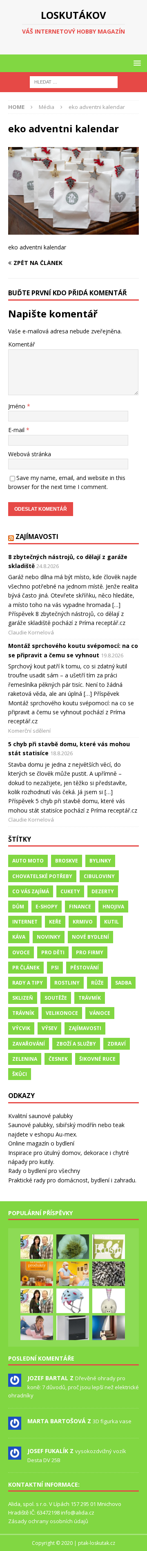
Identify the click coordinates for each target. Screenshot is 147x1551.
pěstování (84, 967)
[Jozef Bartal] (14, 1382)
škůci (19, 1074)
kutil (111, 921)
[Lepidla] (72, 1328)
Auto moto (28, 860)
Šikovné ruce (97, 1058)
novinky (48, 936)
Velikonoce (62, 1013)
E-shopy (47, 906)
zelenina (24, 1058)
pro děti (53, 952)
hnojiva (113, 906)
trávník (23, 1013)
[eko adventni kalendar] (73, 229)
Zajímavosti (37, 536)
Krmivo (83, 921)
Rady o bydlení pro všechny (44, 1171)
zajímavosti (85, 1028)
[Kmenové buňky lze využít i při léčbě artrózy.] (72, 1273)
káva (18, 936)
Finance (80, 906)
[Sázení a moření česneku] (72, 1246)
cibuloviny (99, 876)
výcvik (21, 1028)
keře (55, 921)
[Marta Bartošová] (14, 1425)
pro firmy (89, 952)
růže (97, 982)
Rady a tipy (27, 982)
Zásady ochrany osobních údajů (48, 1521)
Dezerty (102, 891)
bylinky (100, 860)
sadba (123, 982)
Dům (18, 906)
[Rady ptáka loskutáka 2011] (36, 1246)
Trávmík (89, 997)
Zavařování (28, 1043)
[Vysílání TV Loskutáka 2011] (36, 1300)
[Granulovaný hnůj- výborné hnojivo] (108, 1273)
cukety (70, 891)
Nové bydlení (90, 936)
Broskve (66, 860)
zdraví (116, 1043)
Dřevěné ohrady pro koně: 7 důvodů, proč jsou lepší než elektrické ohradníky (73, 1386)
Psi (55, 967)
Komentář (21, 344)
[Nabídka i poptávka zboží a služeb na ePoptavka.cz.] (108, 1300)
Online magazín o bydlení (41, 1143)
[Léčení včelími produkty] (36, 1273)
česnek (58, 1058)
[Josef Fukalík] (14, 1455)
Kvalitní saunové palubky (40, 1116)
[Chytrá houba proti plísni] (108, 1246)
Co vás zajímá (30, 891)
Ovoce (21, 952)
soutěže (56, 997)
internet (25, 921)
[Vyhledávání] (74, 82)
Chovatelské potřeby (42, 876)
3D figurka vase (112, 1421)
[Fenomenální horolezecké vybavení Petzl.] (72, 1300)
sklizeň (22, 997)
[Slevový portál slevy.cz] (36, 1328)
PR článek (26, 967)
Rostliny (67, 982)
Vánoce (99, 1013)
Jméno (17, 406)
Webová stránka (29, 454)
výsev (49, 1028)
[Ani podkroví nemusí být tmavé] (108, 1328)
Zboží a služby (76, 1043)
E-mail (17, 430)
